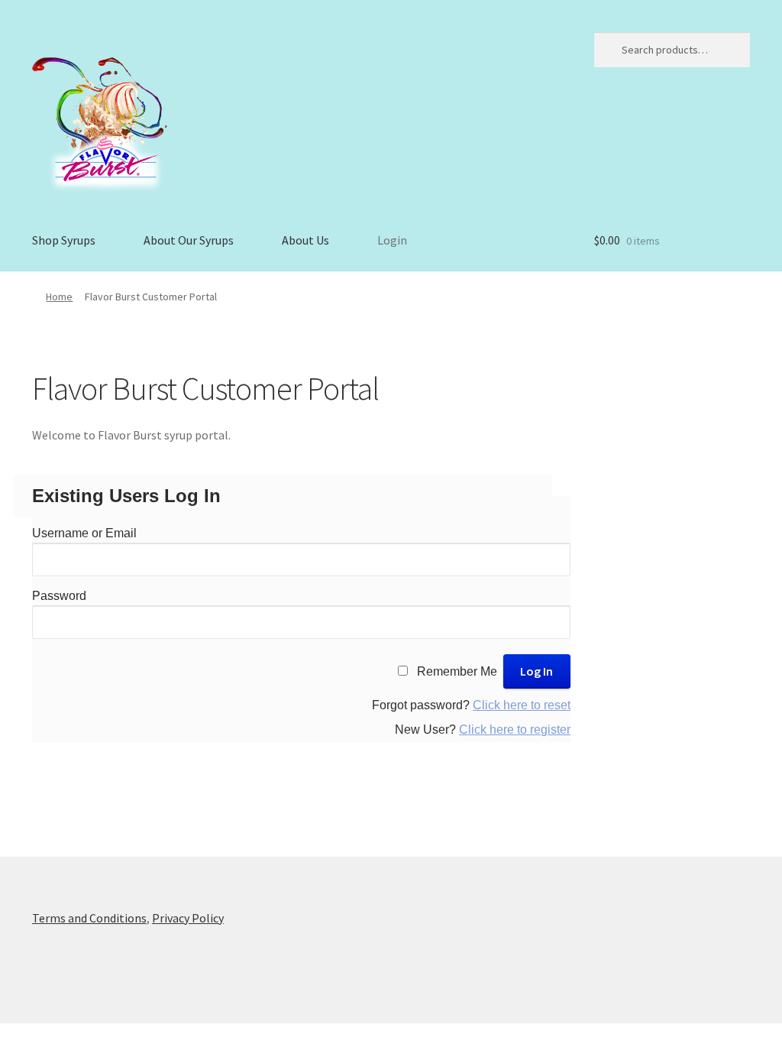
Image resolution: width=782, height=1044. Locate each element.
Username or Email (84, 533)
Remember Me (457, 671)
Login (392, 240)
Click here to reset (521, 705)
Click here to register (514, 729)
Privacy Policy (188, 918)
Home (59, 296)
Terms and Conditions (89, 918)
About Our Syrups (189, 240)
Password (59, 595)
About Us (305, 240)
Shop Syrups (63, 240)
